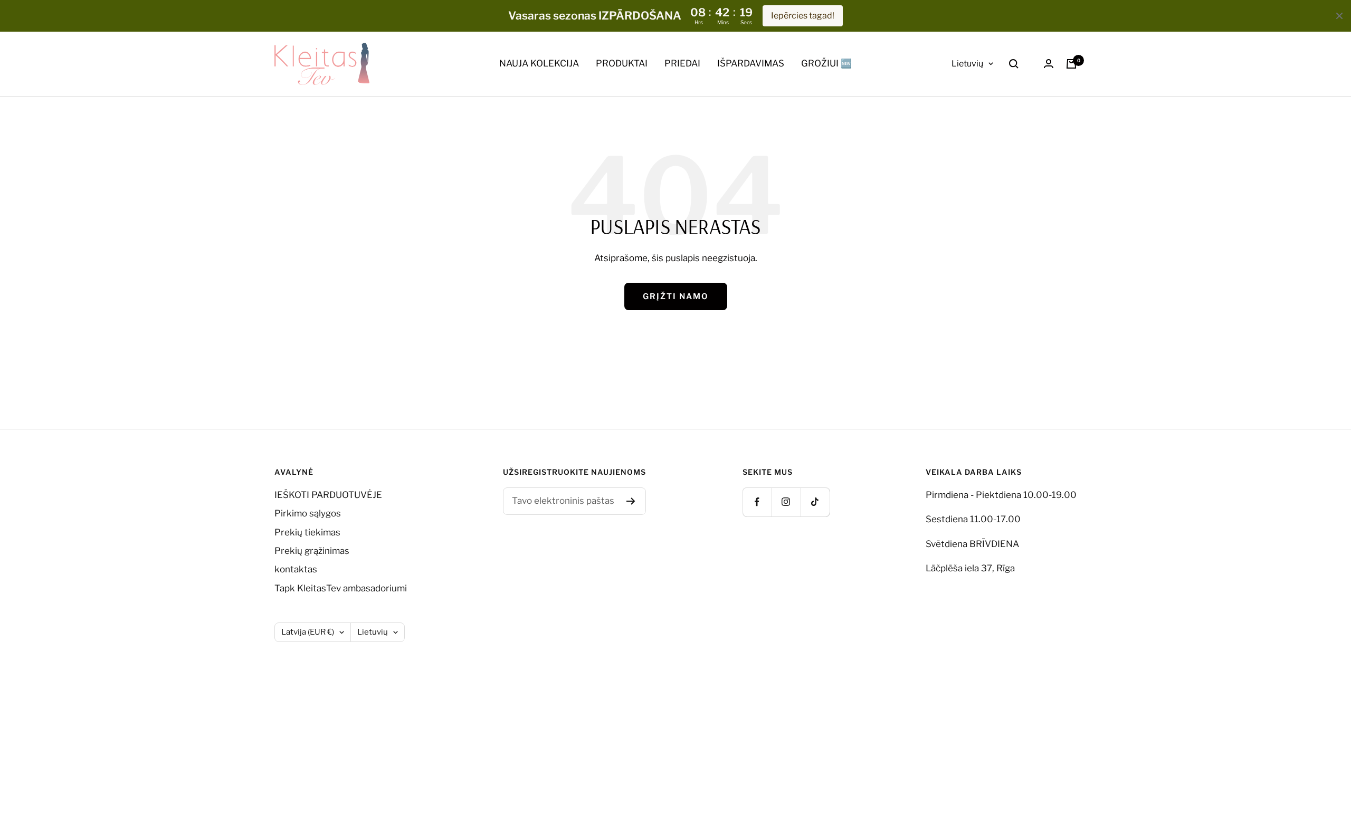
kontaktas (295, 569)
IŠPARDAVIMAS (750, 63)
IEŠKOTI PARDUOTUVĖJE (328, 495)
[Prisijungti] (1048, 63)
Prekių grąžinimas (311, 550)
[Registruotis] (630, 501)
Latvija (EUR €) (307, 632)
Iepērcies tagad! (802, 16)
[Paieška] (1014, 64)
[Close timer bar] (1339, 15)
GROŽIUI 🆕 (826, 63)
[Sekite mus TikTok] (815, 501)
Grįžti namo (676, 296)
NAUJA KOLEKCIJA (539, 63)
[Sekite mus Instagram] (786, 501)
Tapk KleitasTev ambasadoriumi (340, 588)
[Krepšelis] (1071, 64)
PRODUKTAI (622, 63)
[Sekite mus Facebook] (757, 501)
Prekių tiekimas (307, 532)
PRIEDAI (682, 63)
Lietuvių (967, 64)
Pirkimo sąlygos (307, 513)
